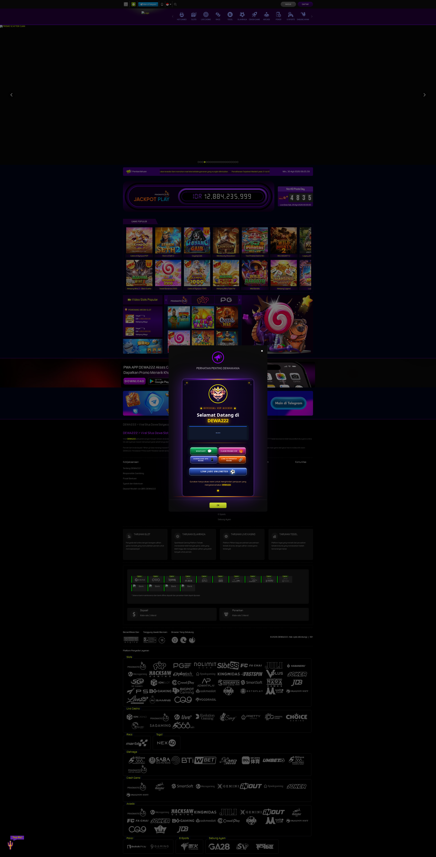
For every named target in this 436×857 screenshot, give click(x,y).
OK (218, 505)
